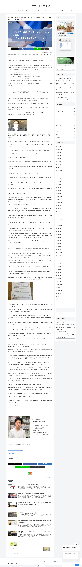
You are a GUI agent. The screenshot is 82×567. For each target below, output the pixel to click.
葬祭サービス (11, 458)
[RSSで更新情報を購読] (31, 473)
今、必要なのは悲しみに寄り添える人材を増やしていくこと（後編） (65, 98)
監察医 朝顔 (11, 453)
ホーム (45, 561)
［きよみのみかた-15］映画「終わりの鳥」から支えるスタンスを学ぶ (65, 79)
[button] (45, 49)
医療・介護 (61, 561)
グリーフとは (50, 561)
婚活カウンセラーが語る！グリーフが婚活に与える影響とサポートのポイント (65, 84)
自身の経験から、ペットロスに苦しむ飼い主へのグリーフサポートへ (65, 88)
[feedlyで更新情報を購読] (29, 473)
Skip (73, 564)
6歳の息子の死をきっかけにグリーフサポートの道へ (65, 93)
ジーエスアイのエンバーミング (15, 450)
